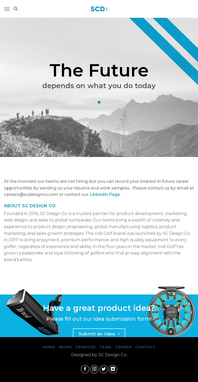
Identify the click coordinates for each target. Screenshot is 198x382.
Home (49, 347)
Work (65, 347)
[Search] (16, 9)
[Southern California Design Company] (99, 9)
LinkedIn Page (105, 194)
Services (85, 347)
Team (105, 347)
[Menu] (7, 9)
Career (123, 347)
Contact (145, 347)
